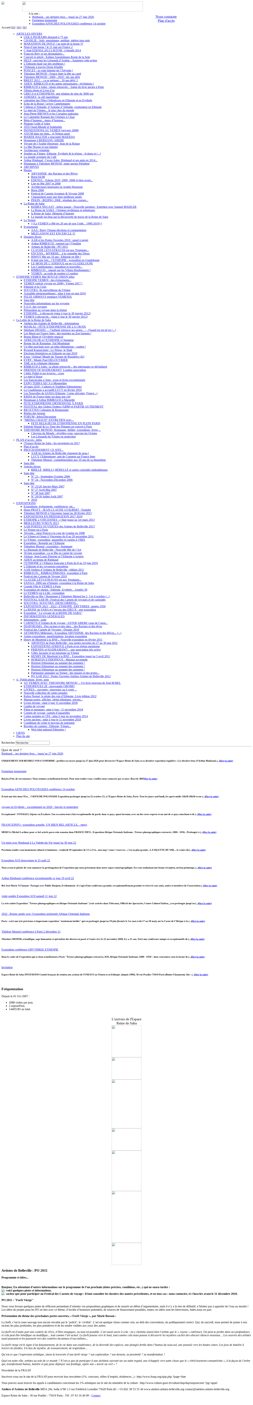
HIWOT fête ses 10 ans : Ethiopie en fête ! (56, 256)
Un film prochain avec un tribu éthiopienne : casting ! (55, 346)
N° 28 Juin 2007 (40, 493)
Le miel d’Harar (33, 376)
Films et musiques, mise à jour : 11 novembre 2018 (53, 709)
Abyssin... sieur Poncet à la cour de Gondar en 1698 (54, 533)
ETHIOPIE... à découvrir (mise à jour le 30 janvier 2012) (57, 313)
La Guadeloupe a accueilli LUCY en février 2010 (53, 390)
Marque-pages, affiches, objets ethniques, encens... (53, 699)
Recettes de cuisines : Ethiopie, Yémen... (47, 726)
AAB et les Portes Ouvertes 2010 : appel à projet (59, 240)
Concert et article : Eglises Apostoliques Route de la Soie (57, 57)
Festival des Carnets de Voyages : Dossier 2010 (51, 629)
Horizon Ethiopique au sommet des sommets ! (58, 662)
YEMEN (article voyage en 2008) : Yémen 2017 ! (53, 283)
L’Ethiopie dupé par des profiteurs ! (44, 63)
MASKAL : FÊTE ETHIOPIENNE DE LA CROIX (55, 326)
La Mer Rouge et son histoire (41, 147)
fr (13, 27)
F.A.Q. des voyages (35, 306)
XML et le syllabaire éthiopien (41, 363)
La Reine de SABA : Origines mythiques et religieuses (63, 210)
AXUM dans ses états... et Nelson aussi (47, 133)
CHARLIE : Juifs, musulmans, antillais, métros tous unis (57, 40)
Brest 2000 (37, 190)
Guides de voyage (34, 706)
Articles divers (32, 466)
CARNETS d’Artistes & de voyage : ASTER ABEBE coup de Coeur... (66, 623)
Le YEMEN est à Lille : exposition (44, 593)
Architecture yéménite (36, 150)
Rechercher (8, 742)
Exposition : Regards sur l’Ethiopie (44, 543)
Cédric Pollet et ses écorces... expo (44, 373)
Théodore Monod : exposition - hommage (48, 546)
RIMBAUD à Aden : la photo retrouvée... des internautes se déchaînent (65, 366)
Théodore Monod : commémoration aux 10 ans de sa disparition (68, 459)
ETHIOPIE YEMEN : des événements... (47, 280)
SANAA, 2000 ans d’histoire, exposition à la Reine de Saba (59, 583)
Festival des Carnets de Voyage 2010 (45, 576)
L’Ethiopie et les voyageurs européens (46, 566)
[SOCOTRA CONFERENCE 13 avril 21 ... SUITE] (126, 1127)
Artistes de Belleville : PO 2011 (49, 246)
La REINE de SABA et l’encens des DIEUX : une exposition (60, 609)
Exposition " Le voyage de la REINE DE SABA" (53, 613)
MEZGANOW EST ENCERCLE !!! (53, 233)
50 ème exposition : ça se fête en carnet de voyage (53, 553)
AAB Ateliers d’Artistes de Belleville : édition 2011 (54, 569)
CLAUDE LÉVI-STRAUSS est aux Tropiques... (60, 250)
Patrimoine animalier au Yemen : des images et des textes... (65, 672)
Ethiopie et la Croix (35, 286)
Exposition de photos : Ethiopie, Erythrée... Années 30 (55, 589)
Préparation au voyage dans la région (45, 310)
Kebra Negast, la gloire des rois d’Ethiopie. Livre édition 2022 (60, 696)
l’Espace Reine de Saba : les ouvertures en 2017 (52, 443)
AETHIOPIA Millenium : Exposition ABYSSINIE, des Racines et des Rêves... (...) (72, 633)
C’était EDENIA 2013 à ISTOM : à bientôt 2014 (52, 50)
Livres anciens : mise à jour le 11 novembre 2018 (52, 719)
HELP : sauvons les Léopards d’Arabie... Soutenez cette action (60, 60)
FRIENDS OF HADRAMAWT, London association (55, 370)
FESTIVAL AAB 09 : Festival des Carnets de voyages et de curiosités (65, 599)
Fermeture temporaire (44, 20)
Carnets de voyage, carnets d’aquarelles (47, 712)
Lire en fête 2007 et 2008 (46, 183)
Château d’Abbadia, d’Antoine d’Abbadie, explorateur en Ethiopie (63, 107)
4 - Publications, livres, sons (32, 679)
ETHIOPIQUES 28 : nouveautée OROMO (49, 686)
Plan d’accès (31, 446)
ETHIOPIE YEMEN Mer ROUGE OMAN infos (45, 276)
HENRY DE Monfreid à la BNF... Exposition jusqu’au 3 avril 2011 (70, 656)
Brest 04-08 (38, 176)
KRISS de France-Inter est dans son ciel (47, 396)
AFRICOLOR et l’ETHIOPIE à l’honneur (49, 340)
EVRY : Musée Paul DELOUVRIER (46, 360)
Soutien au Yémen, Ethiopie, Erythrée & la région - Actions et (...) (62, 153)
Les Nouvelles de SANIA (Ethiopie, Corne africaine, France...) (60, 393)
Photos (28, 170)
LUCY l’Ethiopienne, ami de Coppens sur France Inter (63, 456)
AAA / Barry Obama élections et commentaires (58, 230)
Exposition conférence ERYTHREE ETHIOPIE (29, 949)
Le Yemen (30, 220)
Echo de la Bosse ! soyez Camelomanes (47, 103)
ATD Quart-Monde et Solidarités (43, 127)
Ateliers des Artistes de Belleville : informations (51, 323)
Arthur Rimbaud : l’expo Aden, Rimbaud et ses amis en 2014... (60, 160)
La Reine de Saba (34, 203)
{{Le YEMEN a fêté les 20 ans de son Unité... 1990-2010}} (66, 223)
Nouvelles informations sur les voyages (46, 303)
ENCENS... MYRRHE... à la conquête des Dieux (60, 253)
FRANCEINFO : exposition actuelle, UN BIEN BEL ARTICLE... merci (44, 824)
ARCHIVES (31, 166)
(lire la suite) (226, 760)
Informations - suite (35, 619)
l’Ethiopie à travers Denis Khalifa (43, 67)
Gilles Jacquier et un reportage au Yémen (55, 653)
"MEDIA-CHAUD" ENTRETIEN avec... (49, 419)
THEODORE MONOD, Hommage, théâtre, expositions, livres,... (62, 429)
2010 (34, 499)
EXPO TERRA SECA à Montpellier (45, 383)
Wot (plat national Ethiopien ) (48, 729)
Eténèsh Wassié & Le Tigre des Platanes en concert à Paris (58, 426)
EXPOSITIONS (26, 503)
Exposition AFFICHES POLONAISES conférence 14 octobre (69, 23)
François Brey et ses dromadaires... (44, 53)
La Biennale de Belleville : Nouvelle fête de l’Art (52, 549)
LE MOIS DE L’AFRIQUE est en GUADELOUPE (62, 263)
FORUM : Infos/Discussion (40, 416)
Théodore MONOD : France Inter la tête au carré (52, 73)
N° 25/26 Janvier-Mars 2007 (47, 486)
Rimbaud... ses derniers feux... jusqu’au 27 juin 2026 (63, 16)
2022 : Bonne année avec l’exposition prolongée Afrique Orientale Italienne (45, 913)
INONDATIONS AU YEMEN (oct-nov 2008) (51, 130)
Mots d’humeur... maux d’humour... (44, 120)
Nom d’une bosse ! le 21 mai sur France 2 (48, 47)
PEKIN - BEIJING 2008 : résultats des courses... (59, 200)
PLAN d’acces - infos (29, 439)
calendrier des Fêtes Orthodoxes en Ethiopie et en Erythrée (58, 100)
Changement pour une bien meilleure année (56, 196)
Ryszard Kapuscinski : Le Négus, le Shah (48, 350)
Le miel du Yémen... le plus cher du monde (49, 110)
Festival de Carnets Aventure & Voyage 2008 (57, 193)
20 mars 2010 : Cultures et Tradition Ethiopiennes (53, 386)
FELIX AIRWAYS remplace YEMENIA (48, 296)
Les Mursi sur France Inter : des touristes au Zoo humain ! (57, 333)
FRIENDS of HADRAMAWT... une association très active (66, 649)
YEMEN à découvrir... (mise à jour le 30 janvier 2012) (56, 316)
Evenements (31, 226)
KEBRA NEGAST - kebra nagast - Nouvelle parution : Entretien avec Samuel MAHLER (84, 206)
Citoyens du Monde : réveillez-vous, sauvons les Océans (64, 433)
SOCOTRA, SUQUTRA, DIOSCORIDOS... (51, 603)
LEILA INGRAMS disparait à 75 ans (46, 37)
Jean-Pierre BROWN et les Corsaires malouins (51, 113)
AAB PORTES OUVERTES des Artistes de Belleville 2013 (59, 526)
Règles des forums (34, 413)
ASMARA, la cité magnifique (41, 97)
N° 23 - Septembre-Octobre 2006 (50, 476)
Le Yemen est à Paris (36, 529)
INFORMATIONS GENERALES (44, 616)
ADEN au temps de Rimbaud (41, 559)
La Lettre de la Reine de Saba (33, 320)
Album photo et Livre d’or (39, 90)
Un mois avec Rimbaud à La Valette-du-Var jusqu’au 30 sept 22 (38, 842)
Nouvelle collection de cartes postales (45, 692)
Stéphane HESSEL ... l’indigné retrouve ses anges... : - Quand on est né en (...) (70, 330)
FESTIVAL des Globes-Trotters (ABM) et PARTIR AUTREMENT (64, 406)
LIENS (20, 732)
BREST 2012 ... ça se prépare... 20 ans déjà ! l (51, 80)
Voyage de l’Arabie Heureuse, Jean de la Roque (52, 143)
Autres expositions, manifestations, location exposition (55, 636)
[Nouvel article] (126, 1241)
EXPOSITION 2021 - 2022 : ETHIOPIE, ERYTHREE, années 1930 (65, 606)
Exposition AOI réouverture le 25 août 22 (25, 860)
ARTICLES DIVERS (29, 33)
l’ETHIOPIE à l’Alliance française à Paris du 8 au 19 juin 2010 (61, 563)
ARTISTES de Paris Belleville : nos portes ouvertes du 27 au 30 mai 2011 (74, 643)
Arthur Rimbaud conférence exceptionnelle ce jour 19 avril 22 (37, 878)
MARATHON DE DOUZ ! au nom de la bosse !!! (53, 43)
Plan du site (23, 736)
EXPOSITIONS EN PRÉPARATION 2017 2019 (53, 516)
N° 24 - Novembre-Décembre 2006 (52, 479)
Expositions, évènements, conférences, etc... (49, 506)
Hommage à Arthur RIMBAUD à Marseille (49, 400)
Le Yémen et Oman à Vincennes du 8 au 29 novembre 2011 (59, 536)
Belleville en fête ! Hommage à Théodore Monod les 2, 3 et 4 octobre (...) (67, 596)
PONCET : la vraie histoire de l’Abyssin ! (48, 70)
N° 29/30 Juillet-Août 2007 (47, 496)
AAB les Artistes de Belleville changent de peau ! (60, 453)
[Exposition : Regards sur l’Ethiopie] (126, 1149)
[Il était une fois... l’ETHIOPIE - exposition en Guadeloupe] (126, 1078)
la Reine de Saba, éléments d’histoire (52, 213)
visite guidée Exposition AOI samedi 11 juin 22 (29, 896)
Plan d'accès (166, 21)
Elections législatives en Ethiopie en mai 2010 (50, 353)
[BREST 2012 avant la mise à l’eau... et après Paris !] (126, 1056)
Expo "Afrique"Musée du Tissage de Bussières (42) (54, 356)
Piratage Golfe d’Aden (37, 123)
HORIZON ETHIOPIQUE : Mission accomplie (59, 659)
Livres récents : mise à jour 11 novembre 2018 (51, 702)
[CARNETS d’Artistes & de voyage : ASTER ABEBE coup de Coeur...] (126, 1190)
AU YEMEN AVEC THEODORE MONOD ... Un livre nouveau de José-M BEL (72, 682)
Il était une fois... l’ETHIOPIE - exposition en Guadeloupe (65, 260)
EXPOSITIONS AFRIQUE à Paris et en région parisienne (65, 646)
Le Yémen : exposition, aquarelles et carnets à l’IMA (54, 539)
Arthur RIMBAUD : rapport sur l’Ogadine (56, 243)
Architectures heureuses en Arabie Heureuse (57, 186)
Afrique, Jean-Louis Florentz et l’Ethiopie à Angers (54, 556)
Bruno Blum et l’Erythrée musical (43, 336)
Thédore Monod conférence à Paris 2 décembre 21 (31, 931)
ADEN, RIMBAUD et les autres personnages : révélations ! (59, 83)
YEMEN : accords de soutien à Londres (54, 273)
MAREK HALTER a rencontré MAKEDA (49, 137)
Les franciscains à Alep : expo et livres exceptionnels (54, 380)
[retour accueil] (2, 3)
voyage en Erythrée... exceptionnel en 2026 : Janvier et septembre (39, 807)
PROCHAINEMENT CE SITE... (44, 449)
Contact (95, 1395)
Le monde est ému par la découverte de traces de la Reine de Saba (69, 216)
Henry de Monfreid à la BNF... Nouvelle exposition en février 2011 (63, 639)
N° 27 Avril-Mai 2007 (44, 489)
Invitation (7, 967)
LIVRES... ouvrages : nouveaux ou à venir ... (50, 689)
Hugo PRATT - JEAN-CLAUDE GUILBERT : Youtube (57, 509)
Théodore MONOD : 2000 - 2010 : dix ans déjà (52, 77)
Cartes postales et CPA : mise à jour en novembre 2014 (56, 716)
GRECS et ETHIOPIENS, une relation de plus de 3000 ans (59, 93)
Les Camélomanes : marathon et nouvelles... (57, 266)
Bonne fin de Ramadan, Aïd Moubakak (47, 343)
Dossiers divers (32, 236)
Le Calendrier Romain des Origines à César (49, 117)
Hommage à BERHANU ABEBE (44, 140)
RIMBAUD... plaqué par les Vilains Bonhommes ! (61, 270)
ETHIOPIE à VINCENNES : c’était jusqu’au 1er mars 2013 (59, 519)
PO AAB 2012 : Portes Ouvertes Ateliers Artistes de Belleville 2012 (71, 676)
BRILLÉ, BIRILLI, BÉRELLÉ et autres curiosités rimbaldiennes (69, 469)
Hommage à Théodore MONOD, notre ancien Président (56, 163)
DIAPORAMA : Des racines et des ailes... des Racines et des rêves (63, 626)
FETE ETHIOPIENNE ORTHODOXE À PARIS (53, 403)
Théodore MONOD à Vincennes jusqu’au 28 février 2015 (58, 513)
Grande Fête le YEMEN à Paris (42, 586)
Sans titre (29, 300)
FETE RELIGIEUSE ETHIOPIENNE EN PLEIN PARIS (65, 423)
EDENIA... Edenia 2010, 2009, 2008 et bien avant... (62, 180)
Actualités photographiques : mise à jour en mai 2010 (55, 293)
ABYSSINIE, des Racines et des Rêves (54, 173)
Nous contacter (166, 16)
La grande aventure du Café (40, 156)
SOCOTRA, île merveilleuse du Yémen (47, 290)
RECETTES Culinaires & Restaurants (46, 409)
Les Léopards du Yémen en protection (53, 436)
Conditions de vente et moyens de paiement (49, 722)
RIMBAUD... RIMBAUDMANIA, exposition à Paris (55, 573)
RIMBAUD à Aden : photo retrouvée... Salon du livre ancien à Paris (64, 87)
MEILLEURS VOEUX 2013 (41, 523)
